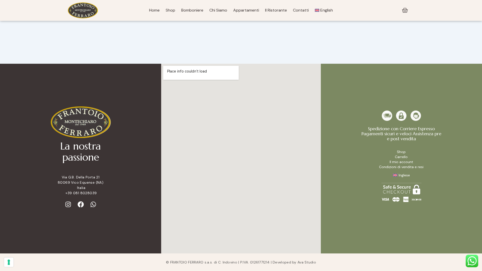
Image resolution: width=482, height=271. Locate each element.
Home (154, 10)
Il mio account (401, 162)
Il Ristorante (276, 10)
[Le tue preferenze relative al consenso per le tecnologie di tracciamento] (9, 262)
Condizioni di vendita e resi (401, 167)
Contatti (301, 10)
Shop (170, 10)
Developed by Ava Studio (294, 262)
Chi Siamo (218, 10)
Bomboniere (192, 10)
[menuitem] (324, 10)
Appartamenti (246, 10)
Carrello (401, 157)
